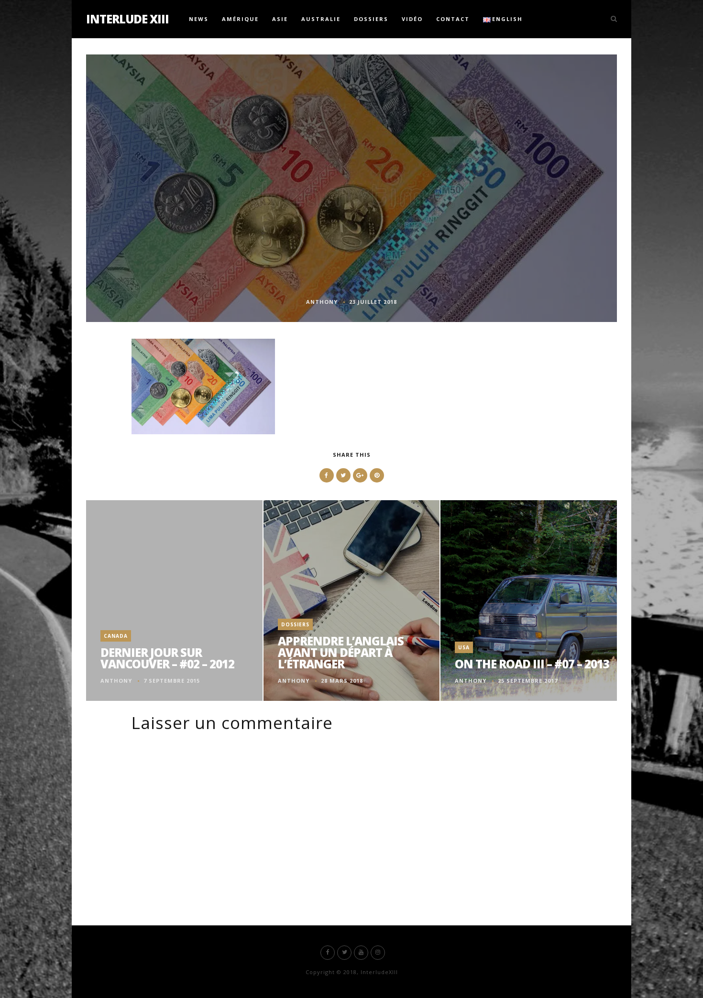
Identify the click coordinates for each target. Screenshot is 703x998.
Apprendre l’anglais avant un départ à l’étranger (341, 652)
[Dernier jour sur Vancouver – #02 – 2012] (174, 600)
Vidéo (412, 18)
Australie (321, 18)
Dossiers (371, 18)
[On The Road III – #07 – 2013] (528, 600)
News (199, 18)
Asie (280, 18)
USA (464, 647)
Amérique (240, 18)
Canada (116, 636)
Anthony (322, 301)
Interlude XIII (127, 19)
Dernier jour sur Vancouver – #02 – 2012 (167, 658)
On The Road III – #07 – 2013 (532, 664)
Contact (453, 18)
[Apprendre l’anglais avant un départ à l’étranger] (351, 600)
